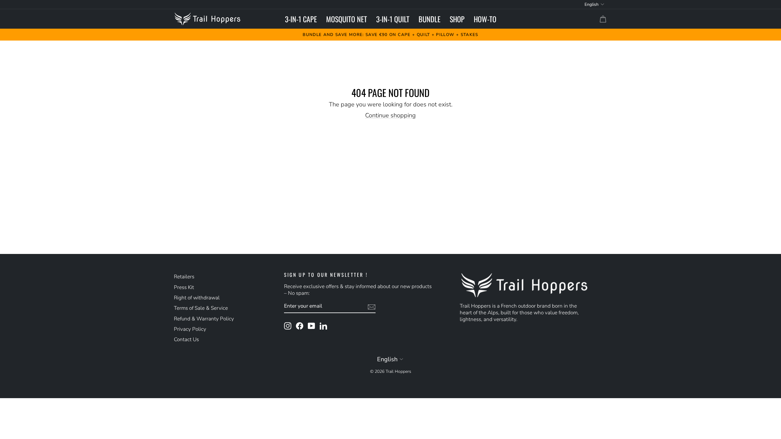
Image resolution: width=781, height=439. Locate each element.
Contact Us (186, 339)
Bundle (430, 18)
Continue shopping (390, 115)
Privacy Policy (190, 329)
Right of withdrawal (197, 297)
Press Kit (184, 287)
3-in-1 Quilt (392, 18)
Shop (457, 18)
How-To (485, 18)
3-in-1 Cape (301, 18)
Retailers (184, 276)
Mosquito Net (346, 18)
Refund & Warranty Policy (204, 318)
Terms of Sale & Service (201, 308)
